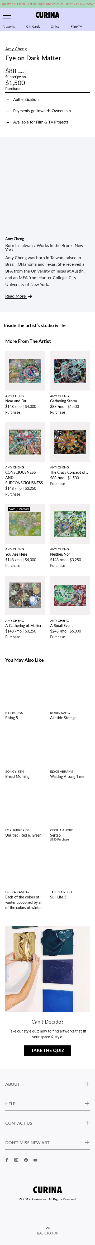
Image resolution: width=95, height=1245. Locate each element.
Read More (16, 296)
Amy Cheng (16, 49)
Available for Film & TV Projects (40, 122)
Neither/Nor (60, 554)
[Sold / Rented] (25, 524)
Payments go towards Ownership (42, 111)
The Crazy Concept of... (69, 473)
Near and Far (15, 401)
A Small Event (61, 626)
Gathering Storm (63, 401)
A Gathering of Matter (23, 626)
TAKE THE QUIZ (47, 1050)
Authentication (26, 100)
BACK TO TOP (47, 1233)
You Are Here (16, 554)
